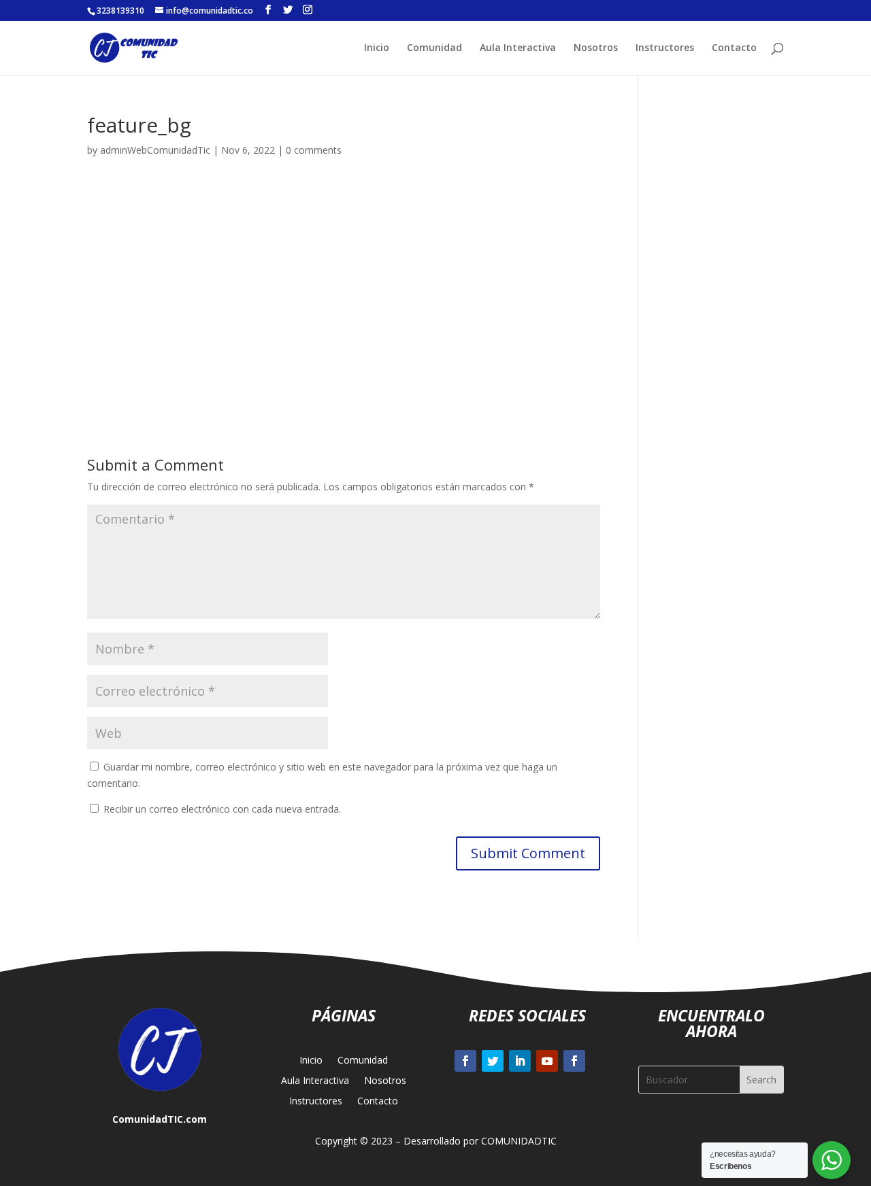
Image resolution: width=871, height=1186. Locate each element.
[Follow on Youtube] (547, 1061)
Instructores (665, 48)
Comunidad (434, 48)
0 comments (314, 149)
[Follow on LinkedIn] (520, 1061)
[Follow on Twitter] (493, 1061)
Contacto (734, 48)
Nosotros (596, 48)
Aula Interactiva (518, 48)
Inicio (376, 48)
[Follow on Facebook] (465, 1061)
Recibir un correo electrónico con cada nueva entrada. (222, 808)
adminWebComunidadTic (155, 149)
